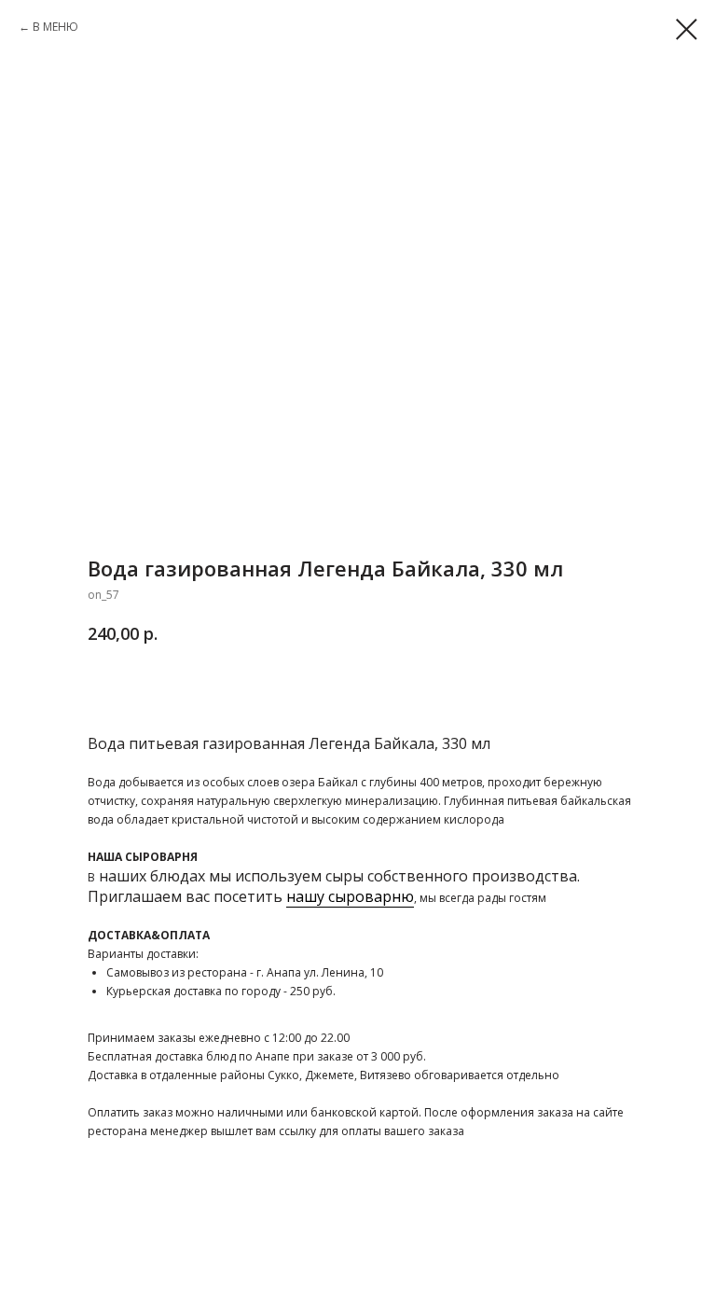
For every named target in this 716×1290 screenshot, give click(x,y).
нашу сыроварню (350, 896)
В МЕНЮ (55, 27)
